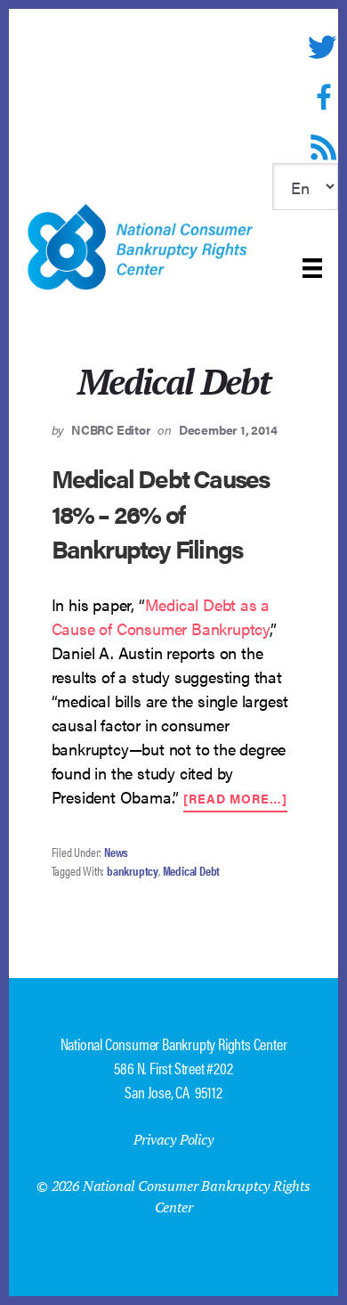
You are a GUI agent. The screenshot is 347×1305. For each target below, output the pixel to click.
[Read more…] (235, 799)
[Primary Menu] (312, 268)
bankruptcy (132, 870)
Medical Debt (192, 870)
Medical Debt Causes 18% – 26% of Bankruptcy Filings (161, 512)
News (116, 851)
